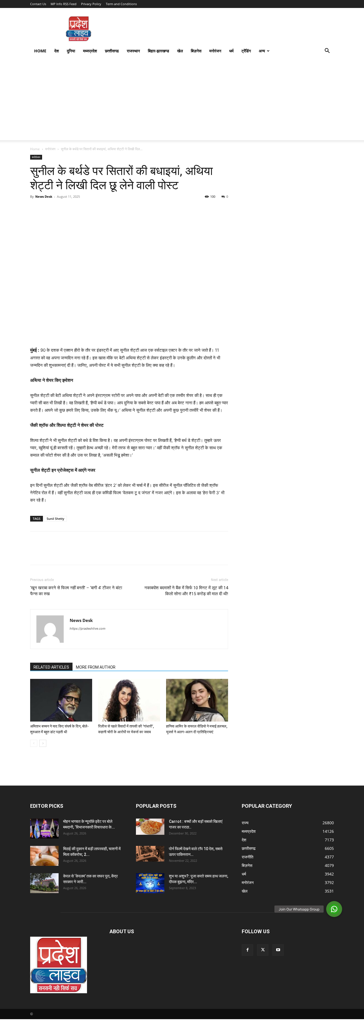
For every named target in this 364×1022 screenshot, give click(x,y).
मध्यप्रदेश (90, 50)
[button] (327, 51)
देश (56, 50)
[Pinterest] (62, 209)
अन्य (262, 50)
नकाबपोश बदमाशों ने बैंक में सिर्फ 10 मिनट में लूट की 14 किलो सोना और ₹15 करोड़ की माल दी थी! (186, 590)
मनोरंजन (215, 50)
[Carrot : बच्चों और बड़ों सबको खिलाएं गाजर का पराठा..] (150, 827)
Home (40, 50)
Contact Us (38, 4)
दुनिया (71, 50)
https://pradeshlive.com (88, 628)
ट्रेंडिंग (246, 50)
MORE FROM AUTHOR (95, 667)
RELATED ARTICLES (51, 667)
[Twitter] (49, 209)
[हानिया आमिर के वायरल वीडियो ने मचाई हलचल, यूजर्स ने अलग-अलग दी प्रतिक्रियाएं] (197, 700)
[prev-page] (33, 743)
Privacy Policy (91, 4)
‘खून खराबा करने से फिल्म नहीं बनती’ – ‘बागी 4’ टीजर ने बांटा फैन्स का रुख (76, 590)
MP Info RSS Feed (63, 4)
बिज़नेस (196, 50)
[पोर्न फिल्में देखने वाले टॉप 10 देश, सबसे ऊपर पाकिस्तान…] (150, 854)
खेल (180, 50)
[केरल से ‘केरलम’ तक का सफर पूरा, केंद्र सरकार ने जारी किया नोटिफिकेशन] (44, 883)
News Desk (43, 196)
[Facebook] (36, 209)
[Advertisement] (182, 100)
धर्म (231, 50)
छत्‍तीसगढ (112, 50)
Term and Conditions (121, 4)
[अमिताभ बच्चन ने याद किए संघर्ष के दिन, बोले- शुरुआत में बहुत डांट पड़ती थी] (61, 700)
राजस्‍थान (133, 50)
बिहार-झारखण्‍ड (158, 50)
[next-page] (42, 743)
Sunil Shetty (55, 518)
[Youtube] (278, 950)
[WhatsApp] (75, 209)
